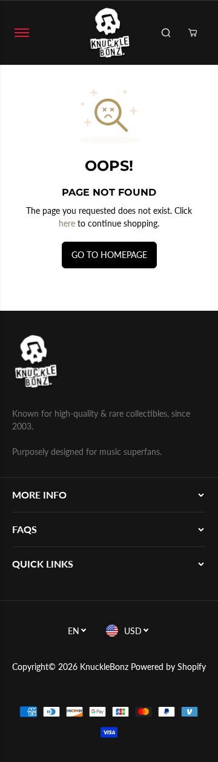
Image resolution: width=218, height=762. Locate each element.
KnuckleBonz (104, 666)
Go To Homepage (109, 255)
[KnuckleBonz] (109, 32)
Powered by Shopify (168, 666)
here (67, 223)
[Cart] (192, 32)
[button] (21, 32)
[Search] (166, 32)
